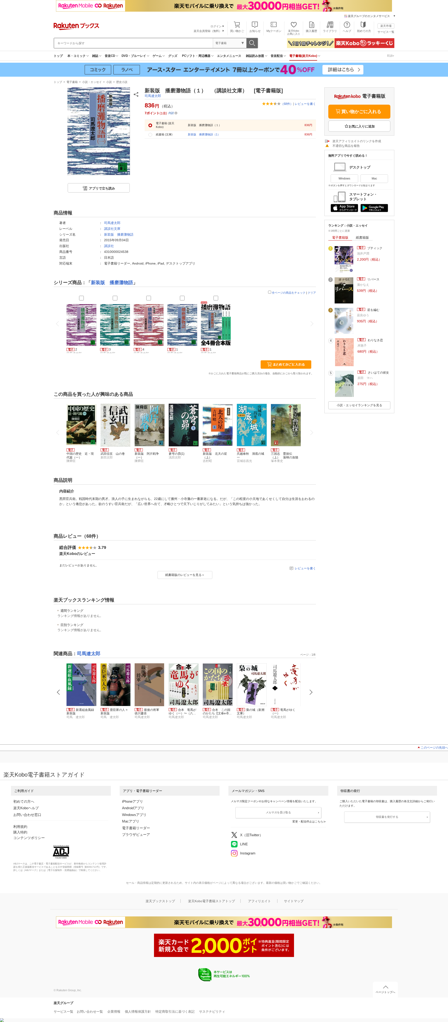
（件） (287, 104)
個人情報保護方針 (138, 1011)
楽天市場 (386, 26)
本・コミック (76, 56)
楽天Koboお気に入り (293, 32)
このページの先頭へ (434, 747)
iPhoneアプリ (132, 801)
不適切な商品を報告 (346, 146)
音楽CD (110, 56)
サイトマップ (294, 901)
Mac (374, 178)
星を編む (372, 310)
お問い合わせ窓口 (27, 815)
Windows (344, 178)
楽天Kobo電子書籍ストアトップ (211, 901)
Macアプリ (130, 821)
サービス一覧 (386, 32)
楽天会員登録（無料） (208, 31)
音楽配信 (277, 56)
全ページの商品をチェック (288, 292)
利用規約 (20, 827)
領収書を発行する (387, 817)
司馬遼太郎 (153, 96)
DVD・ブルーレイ (134, 56)
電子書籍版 (340, 237)
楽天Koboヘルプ (26, 808)
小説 (109, 82)
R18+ (390, 56)
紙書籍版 (362, 237)
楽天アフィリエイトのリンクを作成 (356, 141)
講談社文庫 (112, 229)
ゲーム (157, 56)
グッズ (172, 56)
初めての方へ (23, 801)
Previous (58, 692)
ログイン (216, 26)
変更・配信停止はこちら (307, 821)
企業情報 (113, 1011)
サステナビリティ (212, 1011)
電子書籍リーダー (136, 828)
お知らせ (255, 31)
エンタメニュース (229, 56)
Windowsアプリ (134, 815)
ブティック (374, 248)
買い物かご (237, 31)
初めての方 (364, 31)
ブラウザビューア (136, 834)
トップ (58, 56)
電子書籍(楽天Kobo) (303, 56)
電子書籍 (72, 82)
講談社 (109, 246)
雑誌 (95, 56)
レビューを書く (305, 104)
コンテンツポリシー (29, 838)
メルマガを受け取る (278, 812)
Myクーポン (273, 31)
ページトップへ (385, 992)
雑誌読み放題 (255, 56)
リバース (372, 279)
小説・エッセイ (92, 82)
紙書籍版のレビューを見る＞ (185, 575)
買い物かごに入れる (361, 111)
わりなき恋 (375, 340)
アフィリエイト (259, 901)
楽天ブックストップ (160, 901)
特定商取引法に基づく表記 (175, 1011)
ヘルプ (347, 31)
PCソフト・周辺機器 (196, 56)
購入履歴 (311, 31)
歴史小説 (121, 82)
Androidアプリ (133, 808)
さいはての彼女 (378, 372)
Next (311, 692)
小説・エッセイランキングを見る (359, 405)
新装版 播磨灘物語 (118, 234)
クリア (312, 292)
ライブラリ (330, 31)
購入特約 (20, 832)
